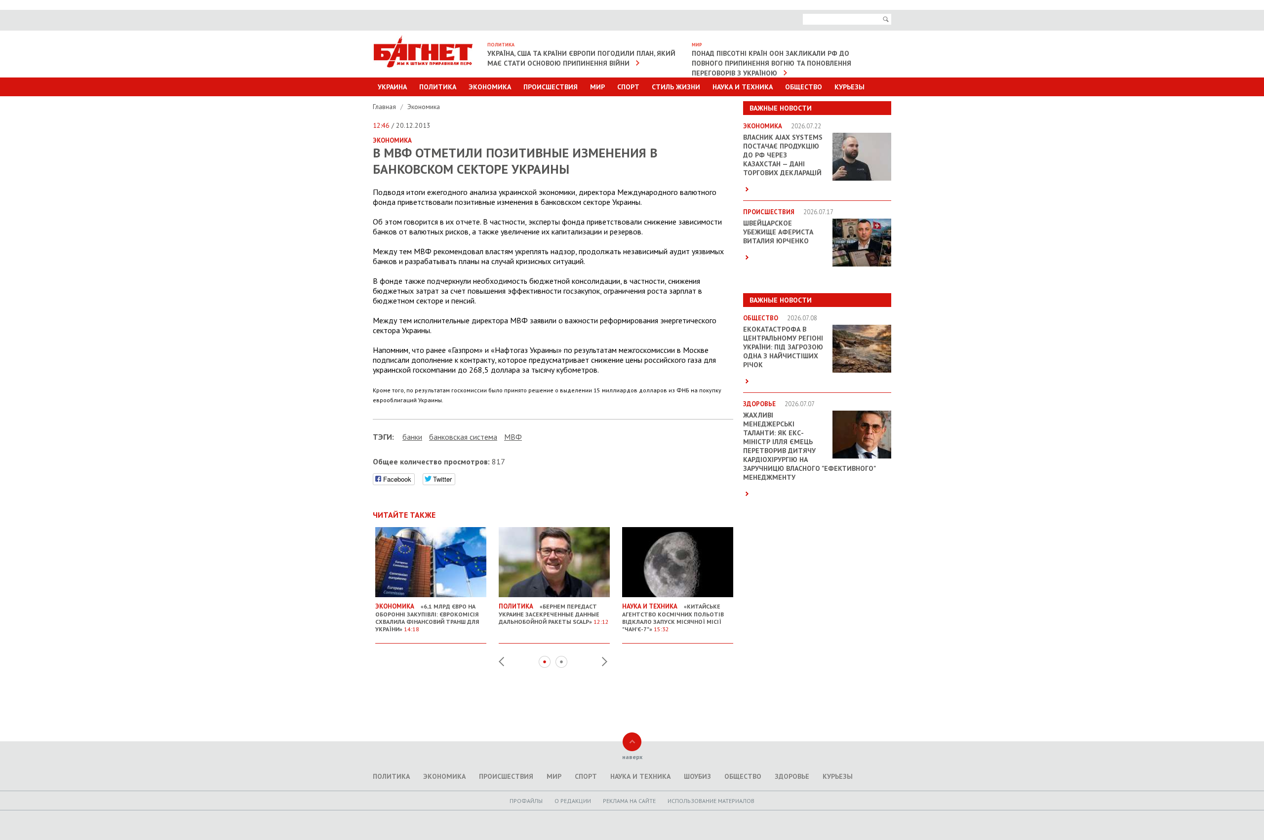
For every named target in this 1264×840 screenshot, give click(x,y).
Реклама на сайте (629, 800)
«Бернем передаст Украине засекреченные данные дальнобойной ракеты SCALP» (554, 613)
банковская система (463, 437)
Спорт (628, 86)
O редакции (572, 800)
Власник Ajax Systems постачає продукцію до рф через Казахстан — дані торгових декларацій (783, 155)
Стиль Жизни (676, 86)
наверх (632, 757)
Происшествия (550, 86)
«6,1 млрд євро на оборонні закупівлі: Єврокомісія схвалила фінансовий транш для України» (427, 617)
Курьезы (849, 86)
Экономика (490, 86)
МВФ (513, 437)
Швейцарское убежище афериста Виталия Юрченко (778, 232)
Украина (392, 86)
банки (412, 437)
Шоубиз (697, 776)
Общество (803, 86)
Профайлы (526, 800)
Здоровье (792, 776)
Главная (385, 106)
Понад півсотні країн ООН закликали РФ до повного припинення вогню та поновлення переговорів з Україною (771, 63)
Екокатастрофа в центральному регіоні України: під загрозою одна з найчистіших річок (783, 347)
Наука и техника (742, 86)
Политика (437, 86)
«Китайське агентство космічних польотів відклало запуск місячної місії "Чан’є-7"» (673, 617)
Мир (597, 86)
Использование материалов (711, 800)
